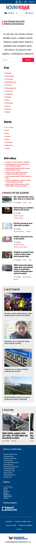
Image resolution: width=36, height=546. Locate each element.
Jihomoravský (10, 76)
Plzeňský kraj (8, 473)
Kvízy (7, 133)
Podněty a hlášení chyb (23, 521)
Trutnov (28, 231)
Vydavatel (8, 521)
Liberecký (8, 85)
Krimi (7, 130)
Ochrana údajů (11, 525)
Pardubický (9, 94)
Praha (7, 100)
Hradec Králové (18, 218)
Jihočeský (9, 73)
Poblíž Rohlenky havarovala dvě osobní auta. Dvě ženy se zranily (17, 165)
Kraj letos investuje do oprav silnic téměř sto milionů (23, 224)
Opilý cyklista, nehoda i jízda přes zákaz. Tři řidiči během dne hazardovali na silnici (15, 435)
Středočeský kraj (9, 475)
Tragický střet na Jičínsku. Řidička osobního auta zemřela (16, 370)
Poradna (8, 136)
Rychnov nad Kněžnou (21, 247)
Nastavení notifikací (26, 525)
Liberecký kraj (8, 464)
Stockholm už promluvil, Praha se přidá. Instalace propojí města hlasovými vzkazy (23, 254)
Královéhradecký (11, 82)
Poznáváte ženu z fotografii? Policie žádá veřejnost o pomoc (17, 342)
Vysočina (8, 109)
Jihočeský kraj (8, 456)
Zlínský (11, 13)
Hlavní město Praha (10, 454)
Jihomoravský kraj (10, 458)
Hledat (28, 60)
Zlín (30, 202)
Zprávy (8, 148)
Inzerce (19, 529)
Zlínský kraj (8, 477)
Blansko (16, 279)
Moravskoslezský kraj (11, 466)
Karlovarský (9, 79)
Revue (7, 139)
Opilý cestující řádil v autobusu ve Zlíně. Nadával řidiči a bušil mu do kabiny (18, 185)
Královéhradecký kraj (11, 462)
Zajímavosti (9, 145)
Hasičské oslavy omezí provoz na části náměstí (23, 237)
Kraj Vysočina (8, 460)
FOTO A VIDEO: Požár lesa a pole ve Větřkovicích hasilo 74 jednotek (17, 398)
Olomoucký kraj (9, 468)
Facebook (16, 2)
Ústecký (8, 106)
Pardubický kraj (9, 471)
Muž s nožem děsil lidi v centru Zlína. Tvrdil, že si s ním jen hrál (24, 198)
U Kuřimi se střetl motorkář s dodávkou (18, 162)
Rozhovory (9, 142)
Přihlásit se (31, 2)
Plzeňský (8, 97)
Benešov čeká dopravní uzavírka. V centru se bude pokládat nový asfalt (18, 181)
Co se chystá (9, 127)
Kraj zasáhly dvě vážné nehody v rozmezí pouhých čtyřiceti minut (18, 169)
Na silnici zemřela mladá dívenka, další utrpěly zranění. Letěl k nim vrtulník (17, 314)
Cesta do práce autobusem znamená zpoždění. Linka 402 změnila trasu (17, 173)
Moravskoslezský (11, 88)
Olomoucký (9, 91)
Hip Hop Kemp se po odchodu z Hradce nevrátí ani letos (24, 208)
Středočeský (9, 103)
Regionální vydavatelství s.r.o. (20, 542)
